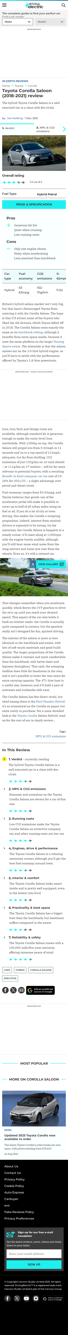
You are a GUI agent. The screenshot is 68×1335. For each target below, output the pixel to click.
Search (63, 5)
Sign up (34, 1264)
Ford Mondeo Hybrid (50, 701)
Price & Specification (34, 204)
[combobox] (4, 21)
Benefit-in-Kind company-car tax (25, 476)
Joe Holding (15, 118)
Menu (4, 5)
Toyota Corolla (27, 715)
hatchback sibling (30, 332)
